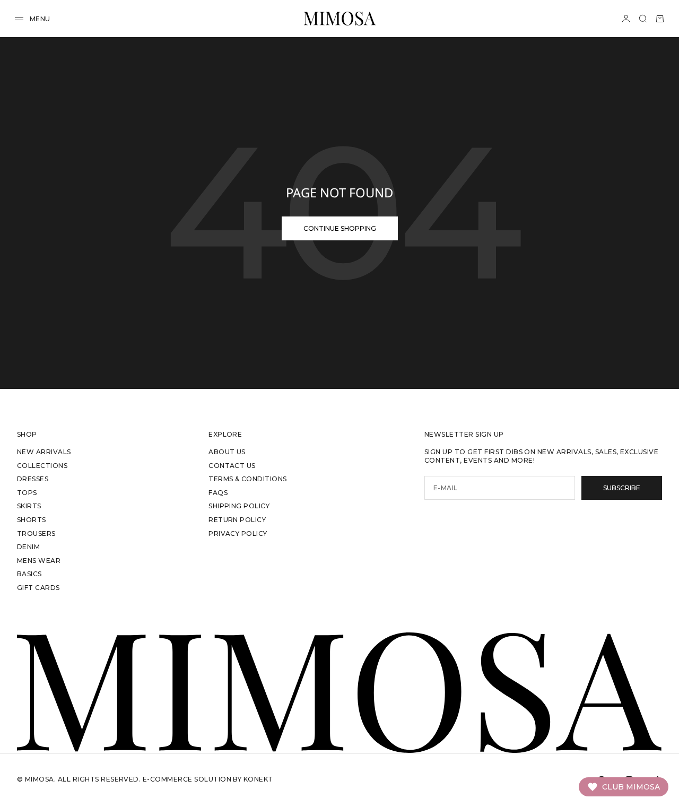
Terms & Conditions (247, 479)
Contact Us (232, 466)
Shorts (31, 520)
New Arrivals (44, 452)
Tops (27, 493)
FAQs (218, 493)
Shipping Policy (238, 506)
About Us (227, 452)
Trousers (36, 533)
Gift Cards (38, 588)
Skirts (29, 506)
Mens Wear (38, 561)
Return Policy (237, 520)
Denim (28, 547)
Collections (42, 466)
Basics (29, 574)
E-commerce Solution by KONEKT (208, 779)
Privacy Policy (237, 533)
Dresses (32, 479)
